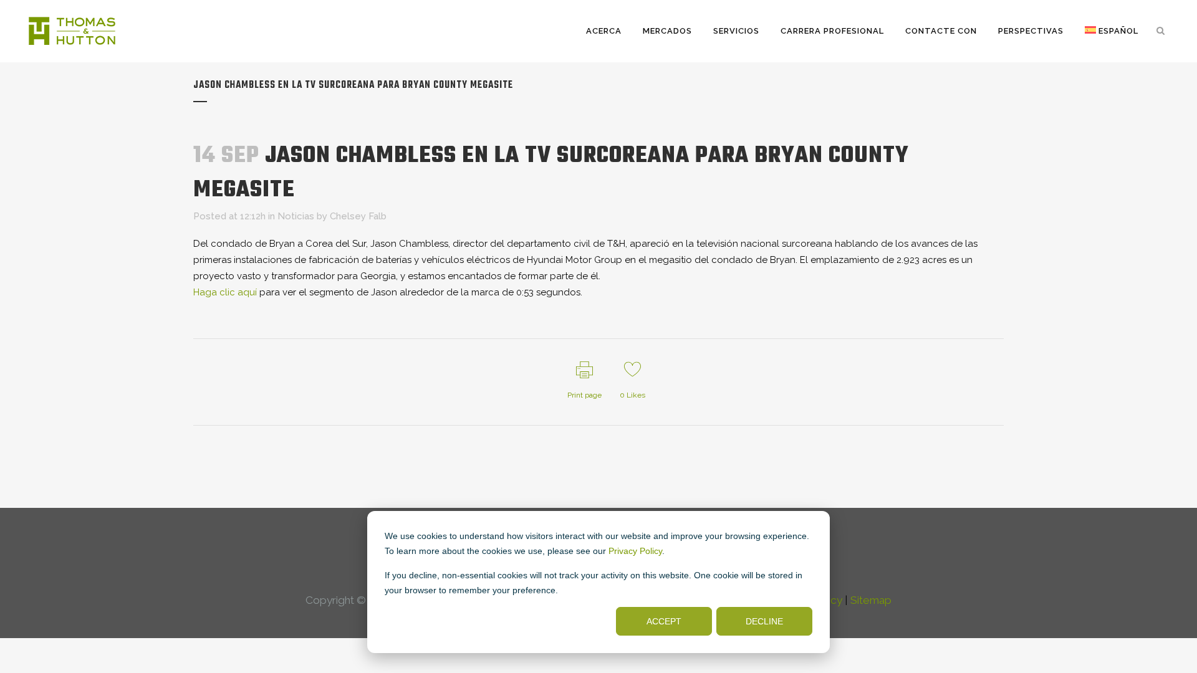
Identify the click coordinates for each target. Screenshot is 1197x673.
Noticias (295, 216)
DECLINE (764, 621)
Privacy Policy (635, 551)
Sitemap (871, 600)
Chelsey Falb (358, 216)
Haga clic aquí (225, 292)
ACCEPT (664, 621)
